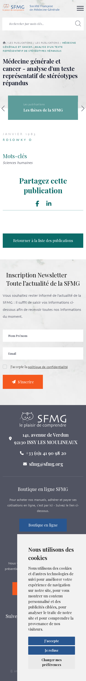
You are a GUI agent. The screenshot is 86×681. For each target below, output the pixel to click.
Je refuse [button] (51, 650)
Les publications (20, 43)
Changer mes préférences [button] (52, 662)
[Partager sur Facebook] (37, 204)
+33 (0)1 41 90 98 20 (46, 453)
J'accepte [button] (51, 641)
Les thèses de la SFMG (43, 110)
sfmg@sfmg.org (46, 464)
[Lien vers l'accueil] (31, 8)
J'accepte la (39, 367)
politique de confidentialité (48, 367)
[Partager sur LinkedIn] (49, 204)
